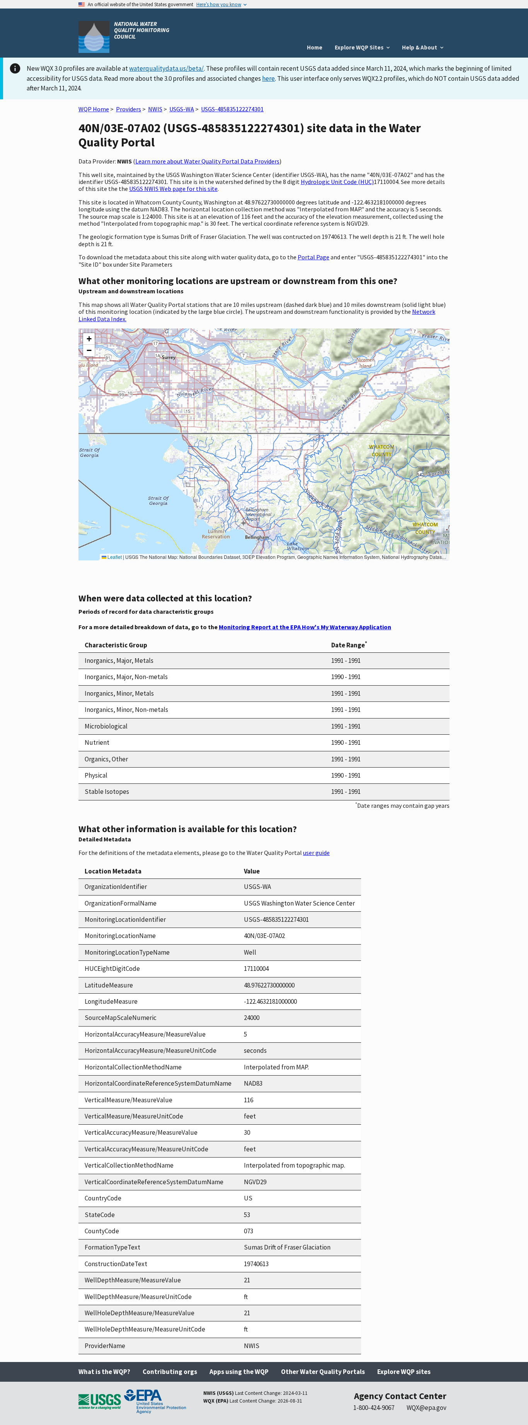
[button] (89, 339)
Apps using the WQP (239, 1371)
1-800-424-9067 (373, 1407)
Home (314, 47)
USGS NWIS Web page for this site (173, 188)
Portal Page (313, 257)
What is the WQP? (104, 1371)
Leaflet (114, 556)
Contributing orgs (170, 1371)
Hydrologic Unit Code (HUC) (337, 182)
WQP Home (93, 109)
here (268, 78)
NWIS (155, 109)
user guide (316, 852)
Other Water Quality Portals (323, 1371)
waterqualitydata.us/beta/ (166, 68)
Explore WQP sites (404, 1371)
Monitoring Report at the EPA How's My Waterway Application (305, 627)
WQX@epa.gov (426, 1407)
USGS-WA (181, 109)
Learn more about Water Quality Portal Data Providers (207, 161)
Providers (128, 109)
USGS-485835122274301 (232, 109)
